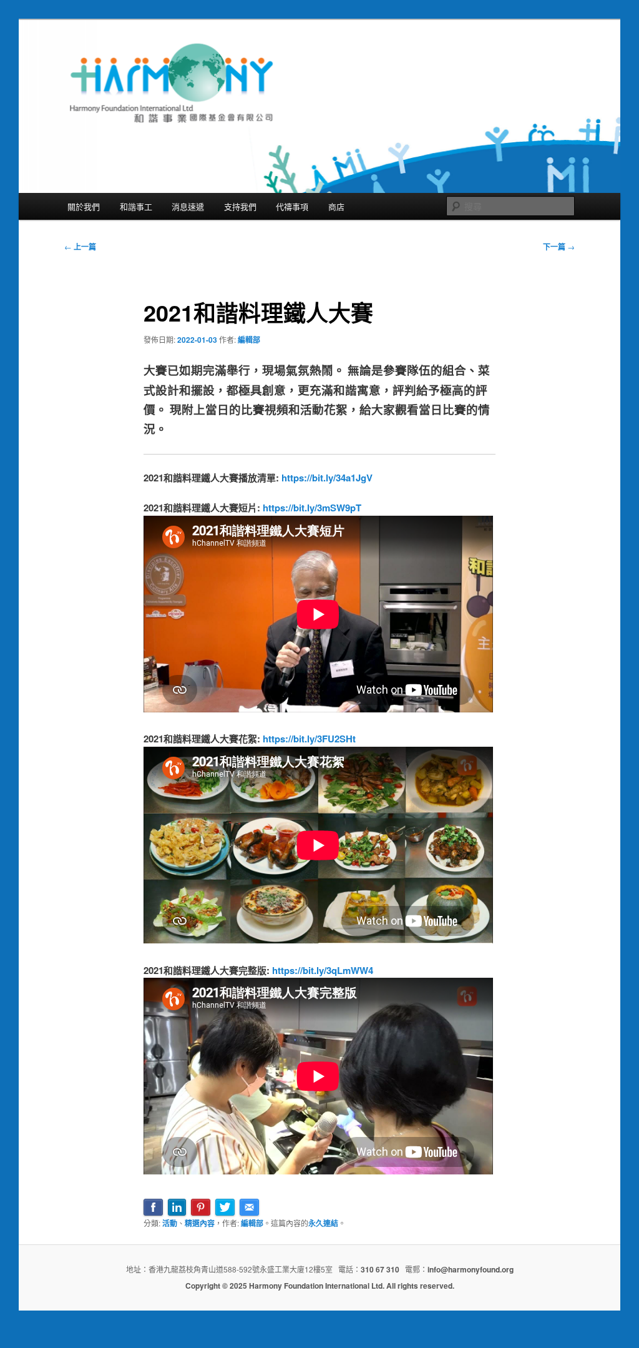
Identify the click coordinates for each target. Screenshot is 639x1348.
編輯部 (249, 339)
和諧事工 (136, 206)
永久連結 (323, 1223)
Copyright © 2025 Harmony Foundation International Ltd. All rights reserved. (319, 1285)
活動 (169, 1223)
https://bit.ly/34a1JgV (327, 478)
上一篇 (80, 246)
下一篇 (559, 246)
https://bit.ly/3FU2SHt (309, 738)
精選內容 (200, 1223)
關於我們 (83, 206)
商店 (336, 206)
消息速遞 (188, 206)
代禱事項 (292, 206)
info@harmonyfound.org (470, 1269)
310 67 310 (380, 1269)
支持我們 (240, 206)
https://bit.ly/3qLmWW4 (322, 970)
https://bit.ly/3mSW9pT (312, 507)
